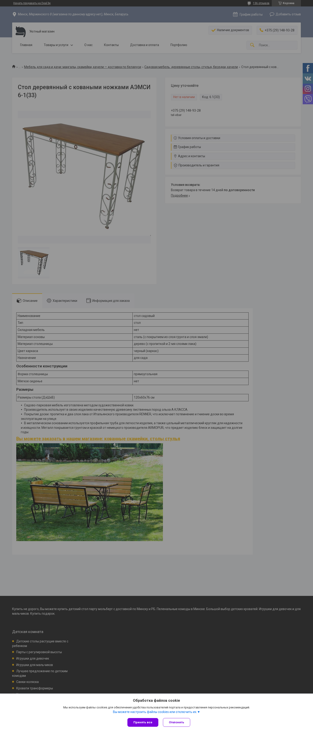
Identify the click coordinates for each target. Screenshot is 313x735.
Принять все (142, 722)
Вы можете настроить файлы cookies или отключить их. (155, 712)
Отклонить (176, 722)
